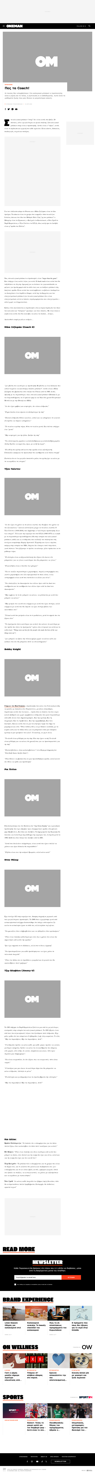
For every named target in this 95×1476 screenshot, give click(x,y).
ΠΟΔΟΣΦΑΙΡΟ (32, 1420)
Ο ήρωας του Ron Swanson (14, 706)
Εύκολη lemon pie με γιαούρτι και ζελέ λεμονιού (80, 1375)
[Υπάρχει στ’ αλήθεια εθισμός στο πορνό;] (36, 1360)
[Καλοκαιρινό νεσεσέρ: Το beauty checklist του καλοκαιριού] (36, 1313)
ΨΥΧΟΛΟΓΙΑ (31, 1370)
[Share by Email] (16, 109)
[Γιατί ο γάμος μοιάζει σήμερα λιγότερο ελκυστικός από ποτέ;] (14, 1360)
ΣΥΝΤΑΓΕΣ (76, 1370)
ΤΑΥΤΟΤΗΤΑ (34, 1456)
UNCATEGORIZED (11, 1420)
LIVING (7, 1370)
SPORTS (13, 1397)
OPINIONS (9, 84)
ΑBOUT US (44, 1456)
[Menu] (4, 26)
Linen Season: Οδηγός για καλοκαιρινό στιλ (13, 1325)
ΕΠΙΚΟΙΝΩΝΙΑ (23, 1456)
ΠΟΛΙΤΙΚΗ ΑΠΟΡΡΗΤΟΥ (69, 1456)
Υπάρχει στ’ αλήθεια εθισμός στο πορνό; (35, 1375)
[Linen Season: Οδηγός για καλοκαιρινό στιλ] (14, 1313)
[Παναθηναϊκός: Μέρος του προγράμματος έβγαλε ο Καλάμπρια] (59, 1410)
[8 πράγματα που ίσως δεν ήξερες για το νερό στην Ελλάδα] (81, 1313)
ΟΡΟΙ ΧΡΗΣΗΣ (54, 1456)
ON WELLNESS (20, 1347)
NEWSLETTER (60, 1461)
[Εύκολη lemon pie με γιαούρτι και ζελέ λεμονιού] (81, 1360)
